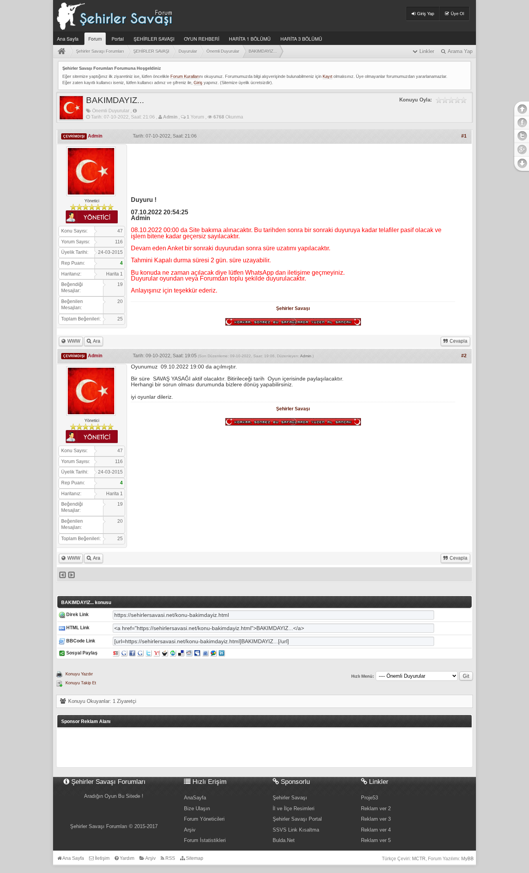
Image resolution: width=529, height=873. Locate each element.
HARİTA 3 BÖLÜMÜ (301, 38)
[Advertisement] (293, 167)
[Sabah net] (116, 653)
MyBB (467, 858)
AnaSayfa (195, 798)
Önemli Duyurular (110, 111)
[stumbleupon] (173, 653)
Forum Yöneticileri (204, 819)
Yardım (126, 858)
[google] (124, 653)
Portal (118, 38)
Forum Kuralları (184, 76)
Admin (305, 356)
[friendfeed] (205, 653)
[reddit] (189, 653)
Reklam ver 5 (376, 840)
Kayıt (327, 76)
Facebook (521, 122)
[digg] (140, 653)
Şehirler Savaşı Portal (297, 819)
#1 (464, 136)
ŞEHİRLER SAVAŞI (154, 38)
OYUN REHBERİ (201, 38)
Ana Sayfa (68, 38)
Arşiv (190, 830)
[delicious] (181, 653)
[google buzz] (213, 653)
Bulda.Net (284, 840)
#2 (464, 355)
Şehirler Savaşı (293, 308)
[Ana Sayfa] (63, 51)
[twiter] (148, 653)
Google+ (521, 148)
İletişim (102, 858)
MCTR (419, 858)
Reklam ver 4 (376, 830)
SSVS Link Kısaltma (296, 830)
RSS (169, 858)
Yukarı (521, 108)
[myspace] (197, 653)
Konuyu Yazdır (79, 674)
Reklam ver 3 (376, 819)
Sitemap (194, 858)
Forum (95, 38)
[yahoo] (156, 653)
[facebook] (132, 653)
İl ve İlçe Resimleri (293, 808)
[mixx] (164, 653)
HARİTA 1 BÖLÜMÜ (250, 38)
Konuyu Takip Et (80, 682)
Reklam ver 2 (376, 808)
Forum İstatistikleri (205, 840)
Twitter (521, 135)
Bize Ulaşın (197, 808)
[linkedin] (221, 653)
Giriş (198, 82)
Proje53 (369, 798)
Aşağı (521, 163)
